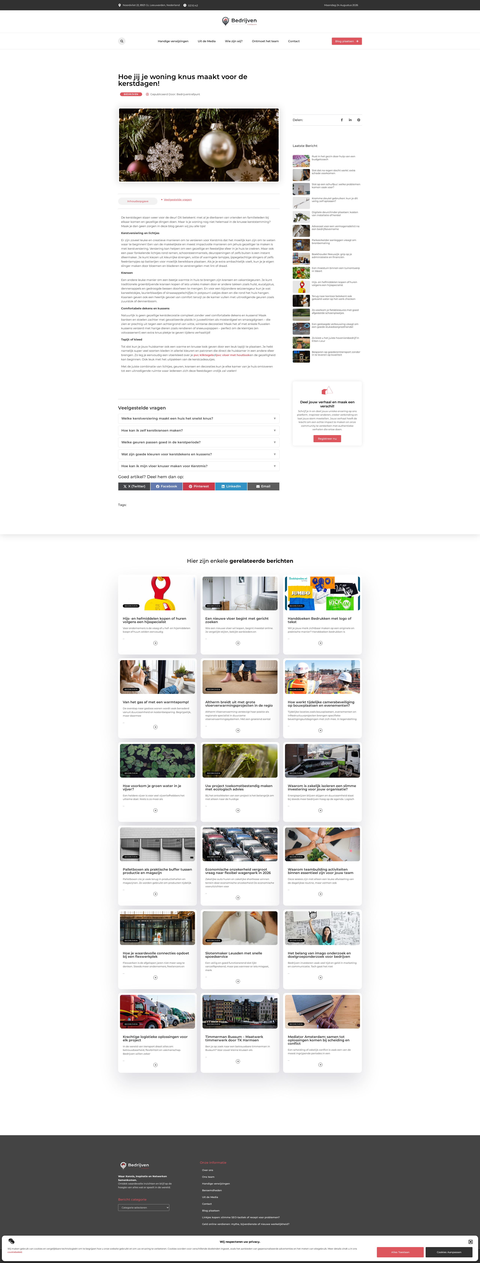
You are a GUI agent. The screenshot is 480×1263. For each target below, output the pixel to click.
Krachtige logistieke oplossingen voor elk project (155, 1038)
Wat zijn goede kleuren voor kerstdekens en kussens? (198, 454)
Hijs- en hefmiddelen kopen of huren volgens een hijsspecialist (334, 284)
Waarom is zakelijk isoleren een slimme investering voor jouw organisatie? (322, 787)
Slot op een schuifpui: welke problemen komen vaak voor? (336, 186)
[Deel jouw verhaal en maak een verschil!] (327, 390)
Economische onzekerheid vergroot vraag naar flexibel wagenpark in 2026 (238, 871)
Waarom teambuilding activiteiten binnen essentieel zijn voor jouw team (320, 871)
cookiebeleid (15, 1252)
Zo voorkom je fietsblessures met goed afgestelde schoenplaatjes (335, 311)
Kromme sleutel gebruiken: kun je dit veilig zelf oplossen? (335, 200)
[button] (470, 1242)
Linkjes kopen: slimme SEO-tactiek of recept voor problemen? (241, 1217)
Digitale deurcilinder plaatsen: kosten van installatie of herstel (335, 214)
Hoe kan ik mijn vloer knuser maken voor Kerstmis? (198, 466)
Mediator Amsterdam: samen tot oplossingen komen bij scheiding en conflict (319, 1040)
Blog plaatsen (211, 1210)
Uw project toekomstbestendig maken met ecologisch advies (238, 787)
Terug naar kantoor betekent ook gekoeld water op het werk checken (334, 298)
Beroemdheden (212, 1190)
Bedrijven (131, 94)
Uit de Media (207, 41)
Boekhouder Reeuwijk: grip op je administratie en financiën (332, 256)
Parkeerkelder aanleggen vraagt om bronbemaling (334, 242)
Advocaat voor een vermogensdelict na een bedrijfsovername (335, 228)
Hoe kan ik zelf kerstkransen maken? (198, 430)
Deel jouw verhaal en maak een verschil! (327, 404)
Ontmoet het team (265, 41)
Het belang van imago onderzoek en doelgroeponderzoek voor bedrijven (319, 955)
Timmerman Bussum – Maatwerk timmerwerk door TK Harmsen (234, 1038)
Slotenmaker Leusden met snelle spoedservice (233, 955)
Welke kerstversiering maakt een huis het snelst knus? (198, 418)
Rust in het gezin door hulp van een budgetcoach (333, 158)
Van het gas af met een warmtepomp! (156, 702)
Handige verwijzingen (173, 41)
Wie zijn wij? (234, 41)
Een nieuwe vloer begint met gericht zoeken (237, 620)
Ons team (208, 1176)
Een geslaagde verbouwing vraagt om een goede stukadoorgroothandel (335, 325)
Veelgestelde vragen (178, 199)
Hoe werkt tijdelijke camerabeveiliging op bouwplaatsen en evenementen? (321, 704)
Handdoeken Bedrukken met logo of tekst (319, 620)
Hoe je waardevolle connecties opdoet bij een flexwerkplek (156, 955)
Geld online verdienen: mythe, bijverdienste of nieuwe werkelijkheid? (245, 1224)
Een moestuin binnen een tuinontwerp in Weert (336, 269)
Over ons (207, 1170)
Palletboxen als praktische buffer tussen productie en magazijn (157, 871)
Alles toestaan (400, 1252)
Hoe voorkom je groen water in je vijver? (152, 787)
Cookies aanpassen (449, 1252)
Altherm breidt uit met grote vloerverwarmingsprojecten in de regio (239, 704)
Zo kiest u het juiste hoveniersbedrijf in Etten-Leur (335, 339)
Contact (294, 41)
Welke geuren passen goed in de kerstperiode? (198, 442)
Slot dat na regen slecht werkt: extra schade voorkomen (333, 172)
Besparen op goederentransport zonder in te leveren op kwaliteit (336, 353)
